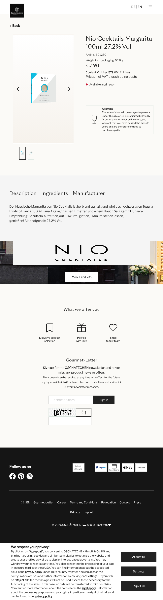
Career (61, 502)
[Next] (68, 89)
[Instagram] (30, 477)
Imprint (88, 512)
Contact (124, 502)
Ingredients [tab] (54, 193)
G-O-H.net (96, 524)
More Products (81, 277)
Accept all (138, 556)
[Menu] (150, 7)
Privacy (75, 512)
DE (133, 7)
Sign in (104, 400)
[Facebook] (13, 477)
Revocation (108, 502)
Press (137, 502)
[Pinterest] (22, 477)
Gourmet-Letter (43, 502)
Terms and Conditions (83, 502)
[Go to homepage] (16, 10)
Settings (138, 571)
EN (140, 7)
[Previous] (18, 89)
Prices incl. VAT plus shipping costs (111, 77)
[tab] (23, 193)
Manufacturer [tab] (89, 193)
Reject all (139, 586)
